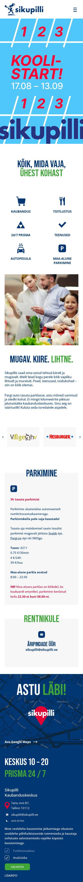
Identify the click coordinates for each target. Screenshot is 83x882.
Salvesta (17, 867)
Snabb (52, 533)
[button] (3, 437)
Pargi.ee (16, 538)
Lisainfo (11, 875)
